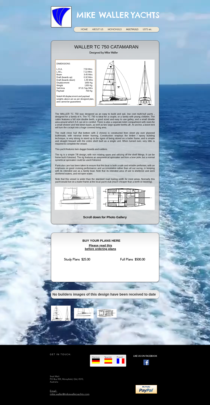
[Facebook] (146, 362)
